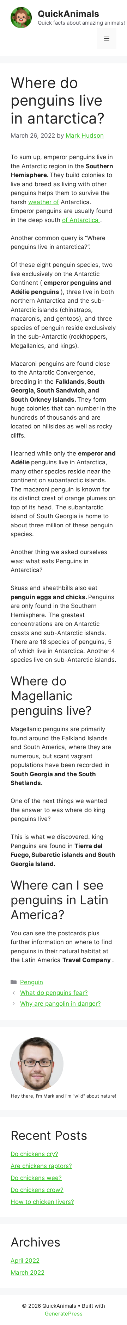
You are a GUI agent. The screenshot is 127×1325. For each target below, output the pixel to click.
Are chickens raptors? (41, 1165)
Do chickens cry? (34, 1153)
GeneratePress (64, 1313)
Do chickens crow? (37, 1189)
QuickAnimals (68, 13)
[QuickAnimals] (21, 17)
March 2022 (27, 1272)
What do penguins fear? (54, 992)
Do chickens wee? (36, 1177)
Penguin (31, 982)
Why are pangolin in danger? (60, 1003)
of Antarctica (81, 220)
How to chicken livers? (42, 1201)
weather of (43, 202)
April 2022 (25, 1260)
